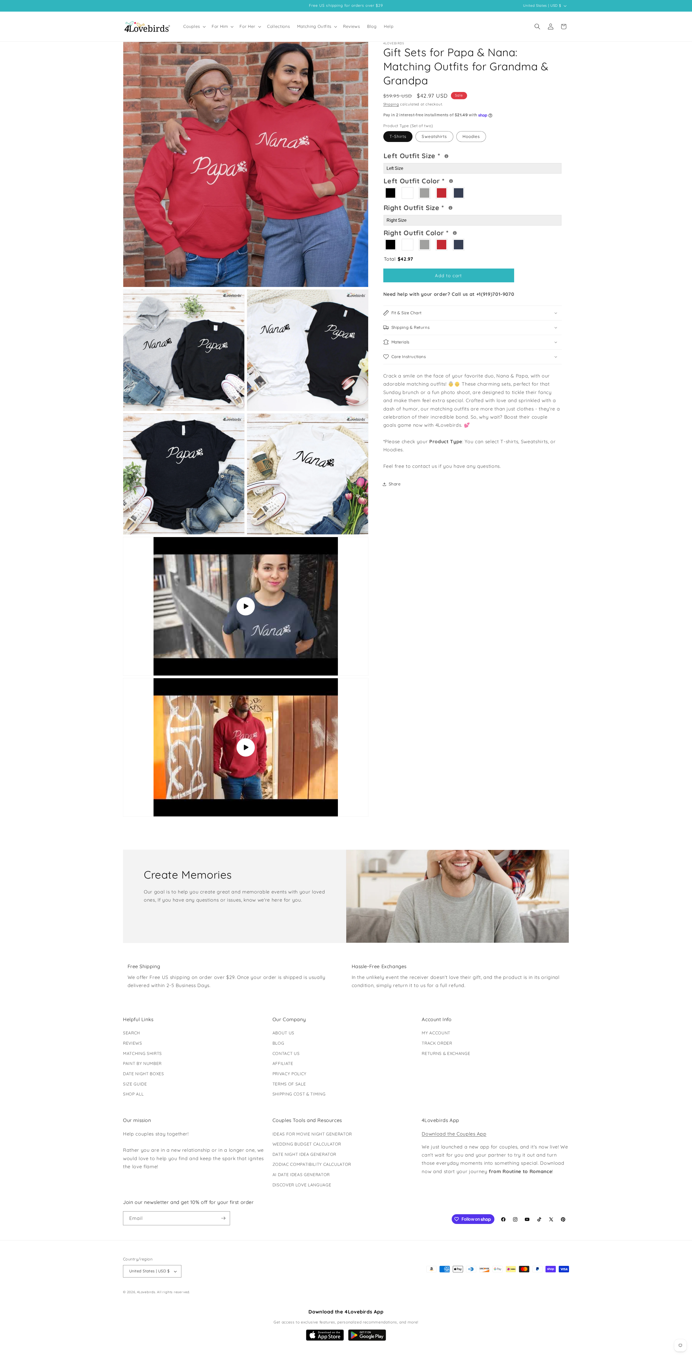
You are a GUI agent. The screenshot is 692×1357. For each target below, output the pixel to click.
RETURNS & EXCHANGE (446, 1053)
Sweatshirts (434, 136)
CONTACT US (286, 1053)
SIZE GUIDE (135, 1084)
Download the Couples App (454, 1134)
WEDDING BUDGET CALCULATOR (306, 1144)
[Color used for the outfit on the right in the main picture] (455, 233)
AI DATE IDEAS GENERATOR (301, 1174)
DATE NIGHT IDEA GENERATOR (304, 1154)
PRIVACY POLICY (289, 1073)
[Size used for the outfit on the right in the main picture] (450, 208)
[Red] (442, 193)
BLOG (278, 1043)
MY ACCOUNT (436, 1032)
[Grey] (425, 193)
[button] (194, 26)
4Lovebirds (146, 1292)
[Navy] (459, 193)
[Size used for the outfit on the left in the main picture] (446, 156)
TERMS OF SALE (289, 1084)
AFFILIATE (282, 1063)
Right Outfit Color (437, 232)
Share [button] (395, 483)
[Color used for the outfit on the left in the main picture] (451, 181)
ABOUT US (283, 1032)
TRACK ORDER (437, 1043)
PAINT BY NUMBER (142, 1063)
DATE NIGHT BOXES (143, 1073)
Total (398, 259)
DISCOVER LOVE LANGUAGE (301, 1184)
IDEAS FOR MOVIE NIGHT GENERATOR (312, 1134)
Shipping (391, 104)
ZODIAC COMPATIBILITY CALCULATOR (311, 1164)
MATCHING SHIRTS (142, 1053)
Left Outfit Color (436, 180)
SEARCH (131, 1032)
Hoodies (471, 136)
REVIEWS (132, 1043)
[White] (408, 193)
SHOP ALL (133, 1094)
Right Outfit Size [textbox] (434, 207)
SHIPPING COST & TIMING (299, 1094)
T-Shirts (398, 136)
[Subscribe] (223, 1218)
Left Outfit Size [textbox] (434, 155)
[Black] (391, 193)
